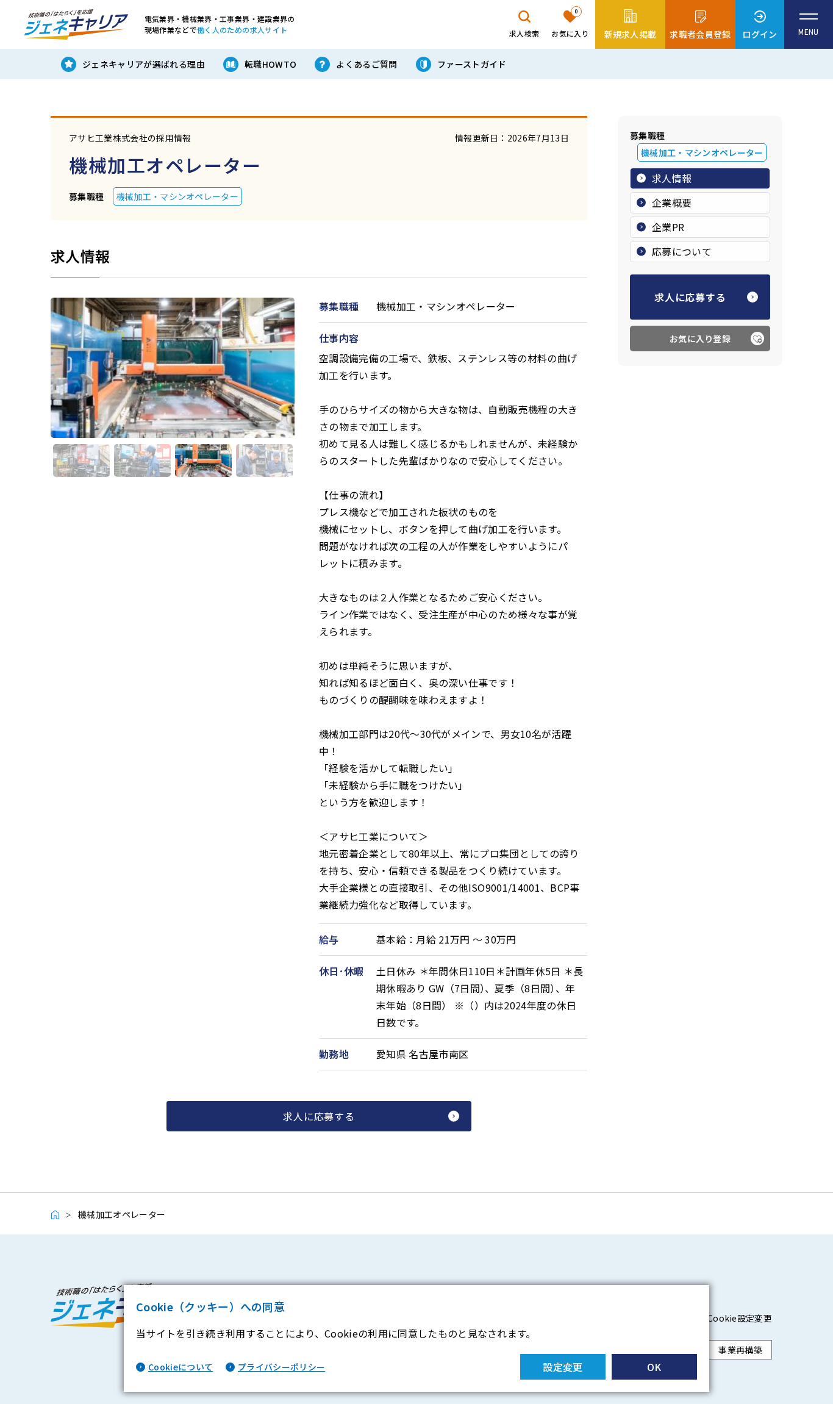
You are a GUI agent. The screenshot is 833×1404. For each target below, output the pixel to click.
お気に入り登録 (700, 338)
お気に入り (570, 22)
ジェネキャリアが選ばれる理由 (143, 64)
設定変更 (562, 1366)
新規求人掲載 (630, 34)
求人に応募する (319, 1116)
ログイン (759, 34)
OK (654, 1366)
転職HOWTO (270, 64)
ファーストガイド (472, 64)
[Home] (61, 1214)
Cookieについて (180, 1366)
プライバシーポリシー (281, 1366)
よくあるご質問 (366, 64)
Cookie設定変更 (739, 1318)
